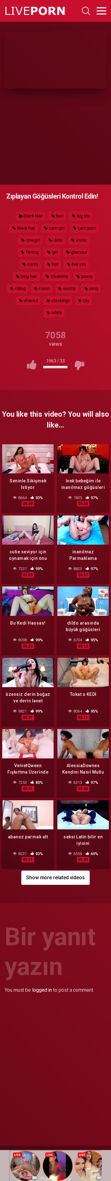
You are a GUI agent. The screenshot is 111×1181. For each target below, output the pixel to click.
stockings (60, 300)
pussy (86, 276)
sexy (93, 288)
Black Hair (33, 215)
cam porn (86, 228)
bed (60, 215)
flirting (31, 252)
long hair (28, 276)
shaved (30, 300)
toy (85, 300)
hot (55, 264)
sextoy (69, 288)
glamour (78, 252)
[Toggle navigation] (101, 11)
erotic (81, 240)
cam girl (56, 228)
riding (20, 288)
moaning (59, 276)
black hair (25, 228)
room (44, 288)
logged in (42, 990)
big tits (83, 215)
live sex (78, 264)
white (56, 312)
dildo (58, 240)
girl (54, 252)
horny (33, 264)
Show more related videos (55, 877)
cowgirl (32, 240)
